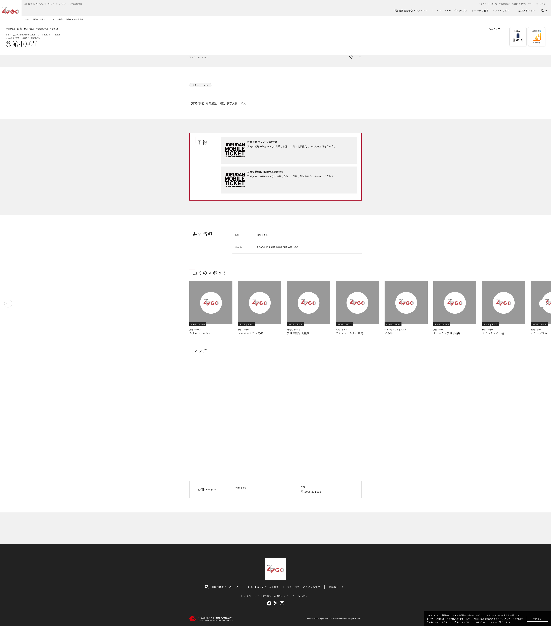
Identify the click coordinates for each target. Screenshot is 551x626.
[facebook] (269, 603)
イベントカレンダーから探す (452, 10)
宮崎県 (60, 19)
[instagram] (282, 603)
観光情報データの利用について (513, 4)
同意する (537, 618)
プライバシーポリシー (538, 4)
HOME (27, 19)
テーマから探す (480, 10)
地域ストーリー (526, 10)
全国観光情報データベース (413, 10)
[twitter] (275, 603)
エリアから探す (501, 10)
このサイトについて (483, 622)
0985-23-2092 (313, 491)
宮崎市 (68, 19)
